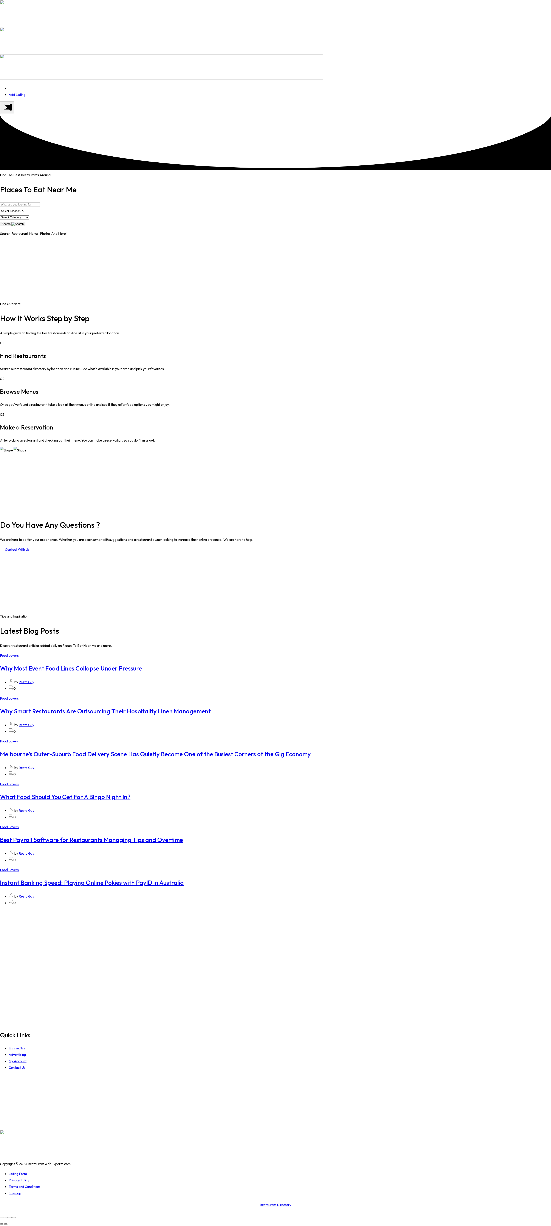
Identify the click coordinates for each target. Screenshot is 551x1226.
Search (6, 224)
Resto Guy (26, 682)
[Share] (6, 1217)
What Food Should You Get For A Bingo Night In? (65, 797)
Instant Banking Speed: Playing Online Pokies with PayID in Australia (92, 882)
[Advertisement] (275, 270)
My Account (17, 1061)
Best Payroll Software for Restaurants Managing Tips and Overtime (91, 839)
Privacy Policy (19, 1180)
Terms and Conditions (24, 1186)
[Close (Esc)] (1, 1217)
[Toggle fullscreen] (10, 1217)
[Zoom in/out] (14, 1217)
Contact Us (17, 1067)
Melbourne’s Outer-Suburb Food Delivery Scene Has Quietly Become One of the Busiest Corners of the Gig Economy (155, 754)
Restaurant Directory (275, 1205)
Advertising (17, 1054)
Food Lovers (9, 655)
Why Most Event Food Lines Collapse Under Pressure (71, 668)
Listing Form (18, 1174)
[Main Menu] (7, 107)
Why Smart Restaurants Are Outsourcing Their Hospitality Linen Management (105, 711)
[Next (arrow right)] (6, 1224)
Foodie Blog (17, 1048)
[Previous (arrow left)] (1, 1224)
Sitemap (15, 1193)
